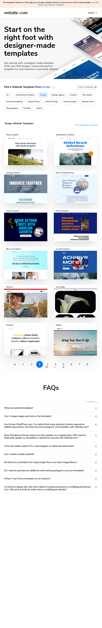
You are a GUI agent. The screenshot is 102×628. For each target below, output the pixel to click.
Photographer (12, 108)
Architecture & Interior (25, 95)
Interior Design (51, 101)
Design (43, 95)
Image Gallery (34, 101)
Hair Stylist (87, 95)
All (7, 95)
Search (95, 87)
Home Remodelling (14, 101)
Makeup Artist (88, 101)
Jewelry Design (69, 101)
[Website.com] (15, 13)
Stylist (39, 108)
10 (46, 367)
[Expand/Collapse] (96, 408)
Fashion (73, 95)
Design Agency (58, 95)
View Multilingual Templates (86, 125)
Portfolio (27, 108)
